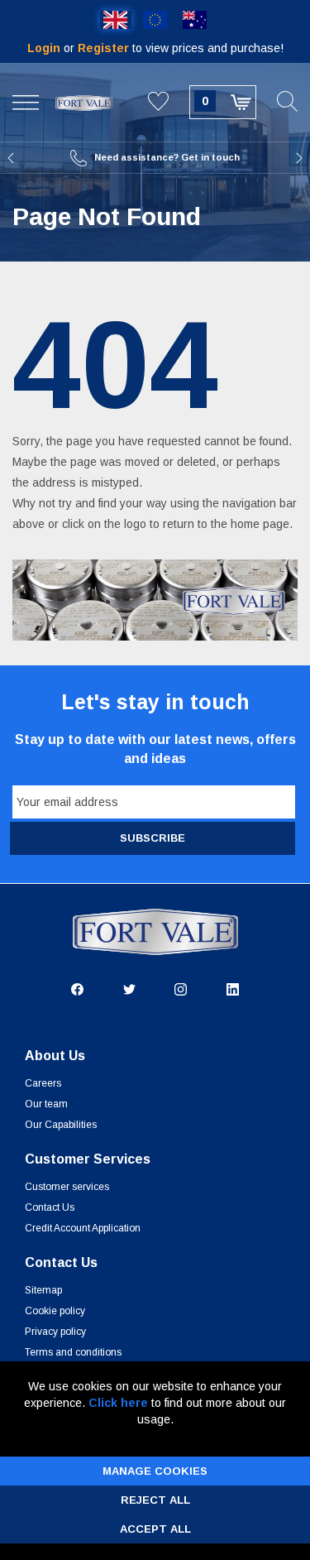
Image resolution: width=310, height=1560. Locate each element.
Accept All (155, 1529)
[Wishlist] (158, 102)
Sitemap (43, 1290)
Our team (46, 1104)
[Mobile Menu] (25, 103)
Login (45, 48)
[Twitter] (129, 988)
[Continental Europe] (155, 20)
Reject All (155, 1500)
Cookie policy (55, 1311)
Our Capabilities (61, 1124)
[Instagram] (180, 988)
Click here (118, 1402)
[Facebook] (77, 988)
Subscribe (152, 838)
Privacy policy (55, 1331)
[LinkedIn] (233, 988)
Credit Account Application (83, 1228)
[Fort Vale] (83, 101)
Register (105, 48)
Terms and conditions (73, 1352)
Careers (43, 1083)
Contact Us (49, 1207)
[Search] (287, 102)
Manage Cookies (155, 1471)
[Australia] (195, 20)
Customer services (67, 1187)
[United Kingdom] (115, 20)
